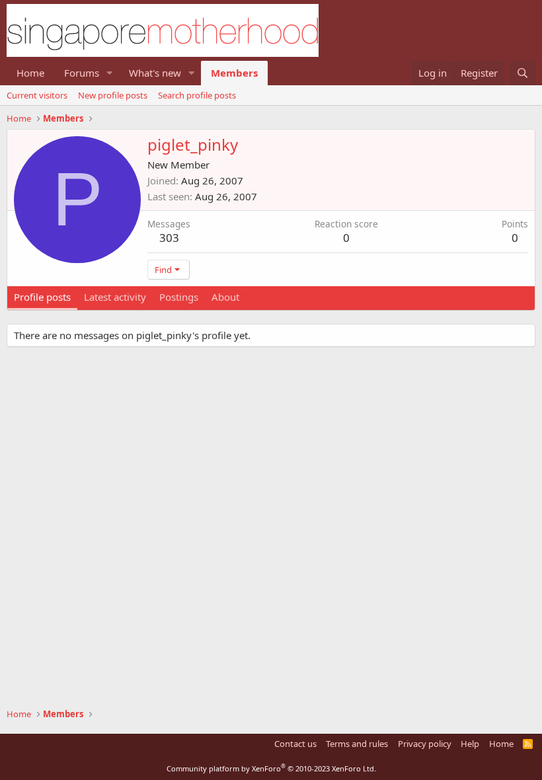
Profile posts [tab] (42, 296)
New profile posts (112, 95)
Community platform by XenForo (271, 768)
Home (30, 72)
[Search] (522, 73)
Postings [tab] (178, 296)
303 (169, 237)
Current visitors (37, 95)
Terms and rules (357, 744)
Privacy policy (424, 744)
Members (234, 72)
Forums (81, 72)
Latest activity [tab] (115, 296)
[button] (109, 73)
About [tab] (225, 296)
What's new (155, 72)
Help (470, 744)
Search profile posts (197, 95)
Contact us (295, 744)
